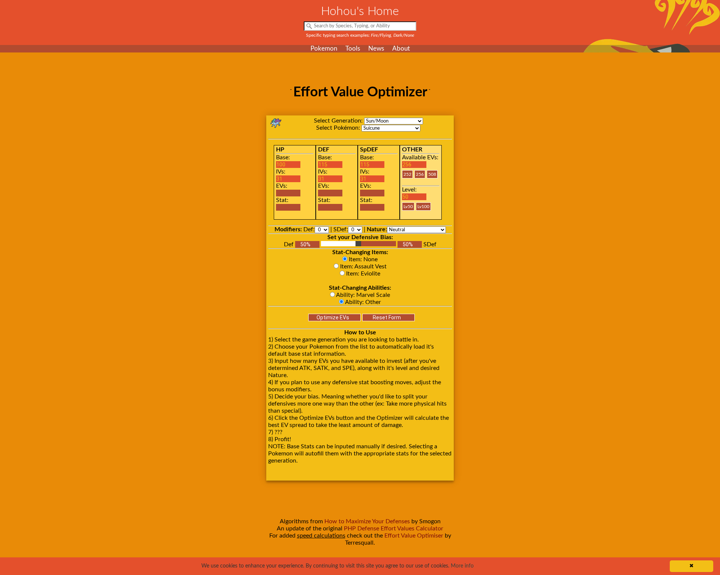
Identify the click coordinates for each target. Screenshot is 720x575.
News (376, 48)
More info (462, 566)
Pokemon (323, 48)
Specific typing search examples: (360, 35)
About (401, 48)
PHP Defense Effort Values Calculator (393, 529)
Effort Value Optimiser (413, 536)
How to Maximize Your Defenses (367, 521)
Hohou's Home (360, 11)
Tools (352, 48)
